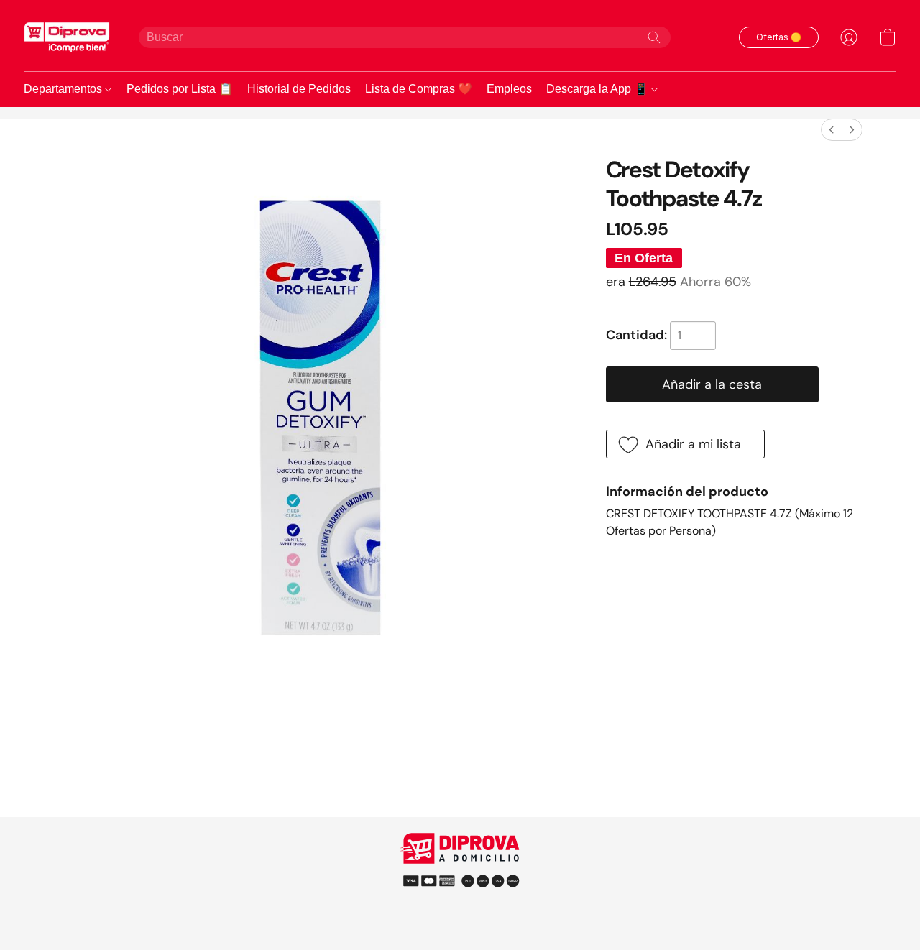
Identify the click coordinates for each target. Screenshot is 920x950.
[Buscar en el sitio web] (654, 37)
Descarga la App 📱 (598, 89)
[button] (67, 37)
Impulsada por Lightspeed (460, 906)
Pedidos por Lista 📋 (179, 89)
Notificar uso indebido (460, 880)
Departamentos (64, 89)
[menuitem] (832, 129)
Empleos (509, 89)
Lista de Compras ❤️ (418, 89)
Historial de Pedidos (299, 89)
